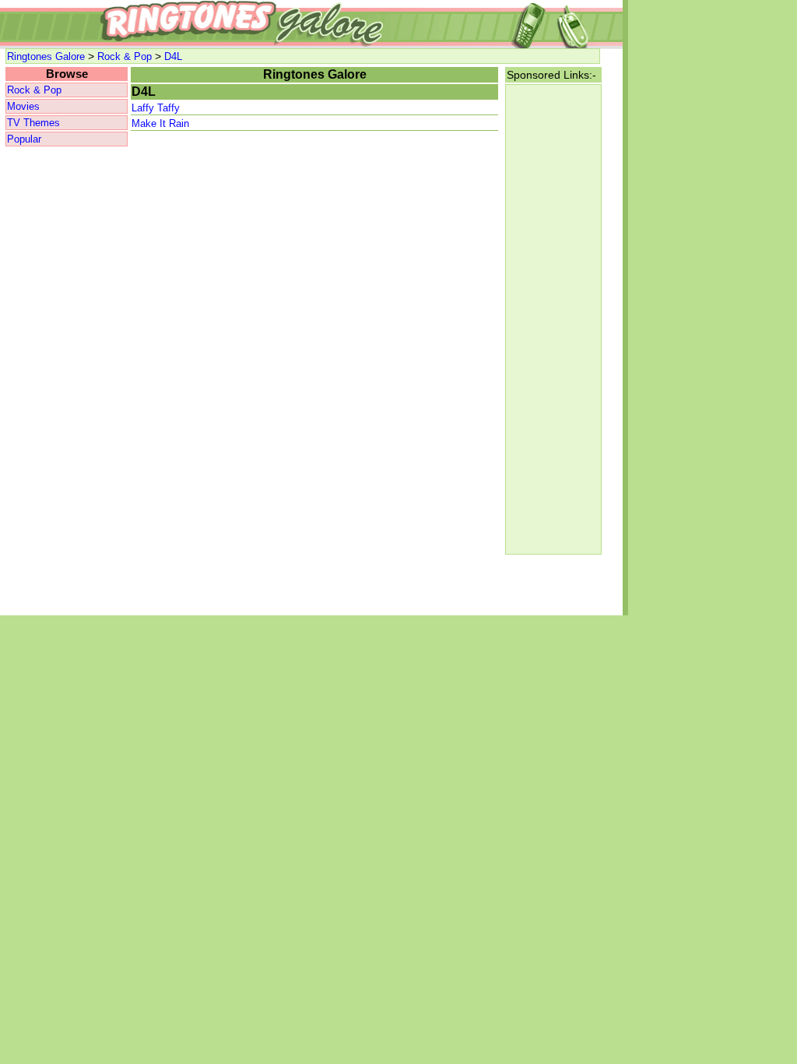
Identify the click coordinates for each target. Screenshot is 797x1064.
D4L (173, 56)
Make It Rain (160, 123)
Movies (23, 106)
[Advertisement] (66, 381)
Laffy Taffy (156, 108)
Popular (24, 139)
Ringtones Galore (46, 56)
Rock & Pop (124, 56)
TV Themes (33, 123)
